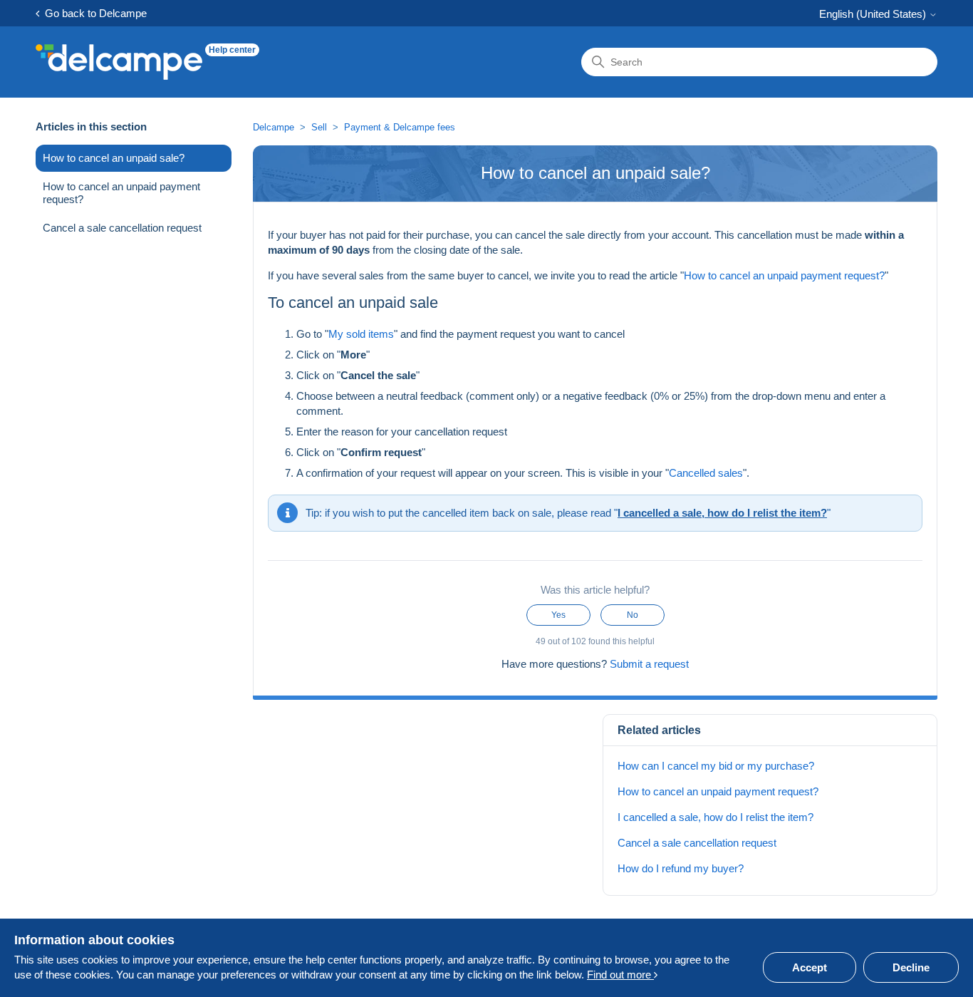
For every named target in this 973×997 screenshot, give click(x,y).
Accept (809, 967)
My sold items (361, 334)
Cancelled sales (706, 473)
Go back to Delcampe (93, 13)
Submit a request (649, 664)
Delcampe (273, 127)
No (632, 615)
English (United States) (874, 14)
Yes (558, 615)
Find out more (620, 974)
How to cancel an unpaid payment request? (121, 192)
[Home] (119, 62)
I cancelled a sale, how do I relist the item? (722, 513)
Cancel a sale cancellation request (122, 228)
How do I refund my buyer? (681, 868)
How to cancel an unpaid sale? (113, 158)
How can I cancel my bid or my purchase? (716, 766)
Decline (911, 967)
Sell (319, 127)
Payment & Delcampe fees (399, 127)
